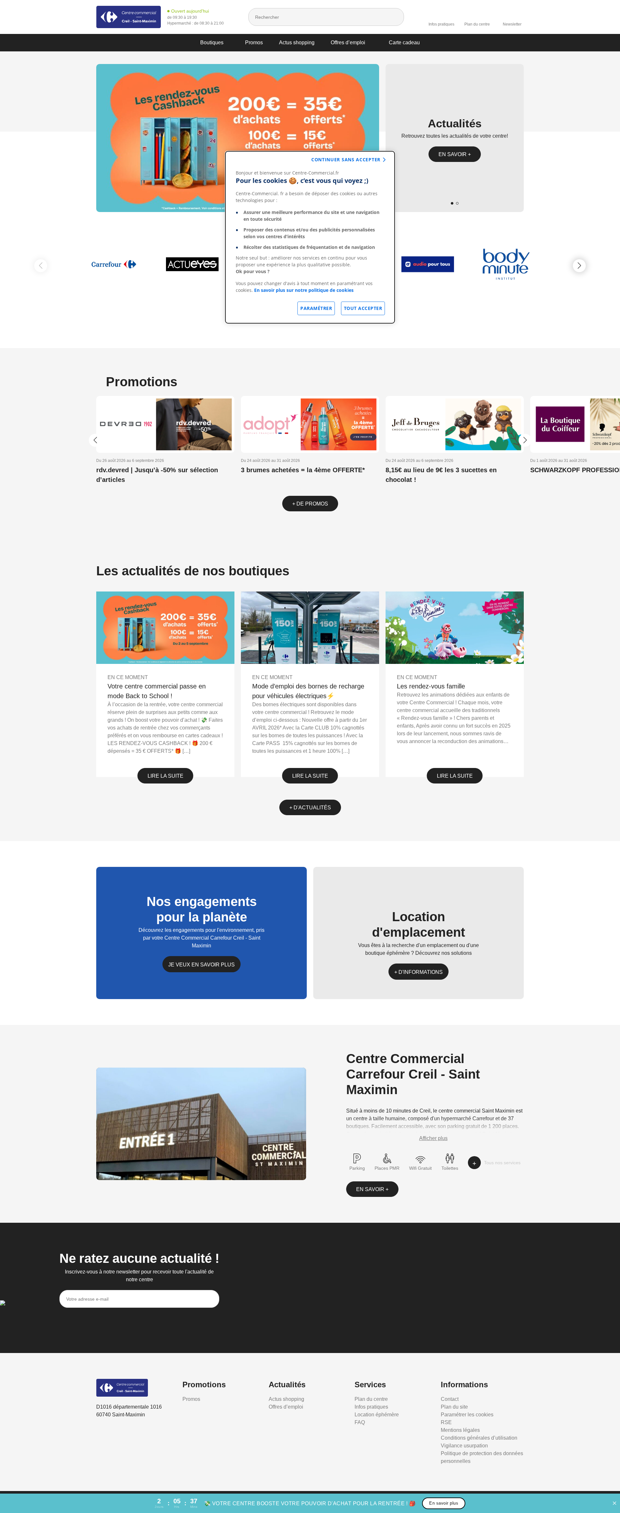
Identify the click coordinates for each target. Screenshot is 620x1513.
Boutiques (211, 42)
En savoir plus (443, 1503)
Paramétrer (316, 308)
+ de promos (310, 503)
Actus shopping (297, 42)
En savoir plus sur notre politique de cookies (304, 290)
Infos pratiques (441, 24)
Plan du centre (477, 24)
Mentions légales (460, 1430)
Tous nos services (502, 1162)
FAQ (360, 1422)
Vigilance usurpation (464, 1445)
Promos (254, 42)
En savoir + (455, 154)
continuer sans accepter (345, 159)
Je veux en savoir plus (201, 964)
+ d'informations (418, 972)
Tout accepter (363, 308)
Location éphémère (377, 1414)
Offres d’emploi (348, 42)
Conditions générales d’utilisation (479, 1438)
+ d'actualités (310, 807)
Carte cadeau (404, 42)
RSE (446, 1422)
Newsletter (512, 24)
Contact (450, 1399)
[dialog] (310, 237)
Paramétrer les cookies (467, 1414)
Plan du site (454, 1407)
